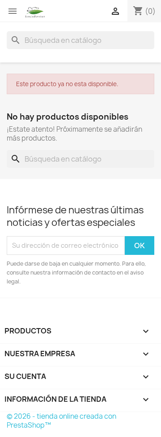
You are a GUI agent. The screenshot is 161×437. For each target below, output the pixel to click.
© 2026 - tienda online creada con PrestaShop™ (61, 421)
